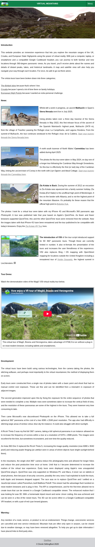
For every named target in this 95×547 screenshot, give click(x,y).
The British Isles (8, 86)
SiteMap (47, 540)
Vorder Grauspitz (65, 259)
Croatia (4, 89)
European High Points (11, 93)
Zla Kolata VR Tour (33, 226)
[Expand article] (15, 263)
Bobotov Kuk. (63, 204)
